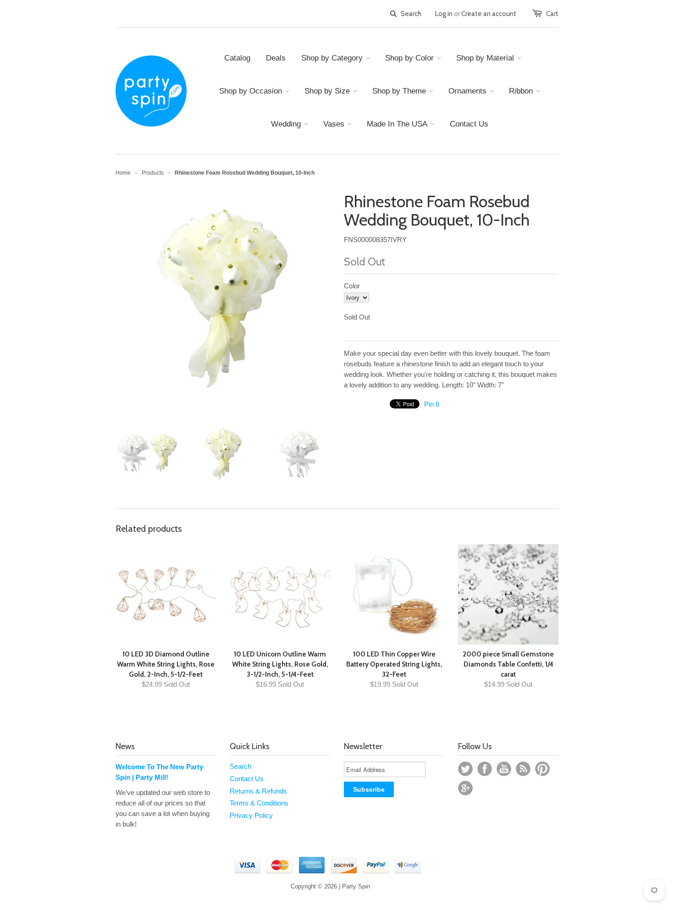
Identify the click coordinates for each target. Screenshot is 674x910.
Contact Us (247, 779)
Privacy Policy (251, 815)
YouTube (504, 768)
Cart (552, 14)
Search (240, 766)
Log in (444, 14)
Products (153, 173)
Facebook (484, 768)
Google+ (465, 788)
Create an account (488, 14)
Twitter (465, 768)
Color (352, 286)
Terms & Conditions (259, 803)
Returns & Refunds (258, 791)
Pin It (431, 404)
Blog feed (523, 768)
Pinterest (542, 768)
